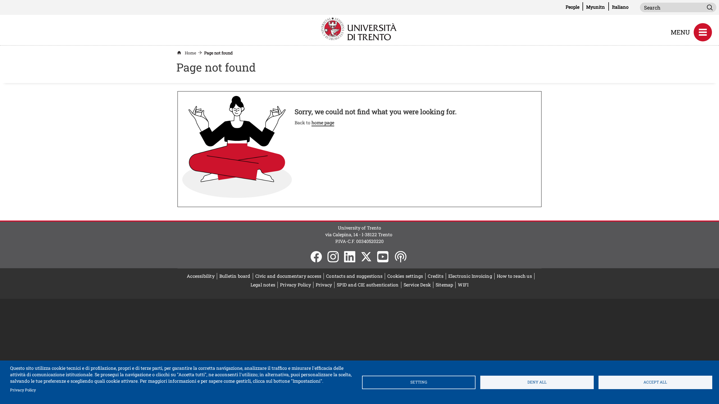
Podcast (401, 256)
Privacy (324, 285)
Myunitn (597, 7)
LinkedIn (349, 256)
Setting (418, 382)
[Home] (359, 28)
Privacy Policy (23, 389)
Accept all (655, 382)
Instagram (333, 256)
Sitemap (444, 285)
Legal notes (263, 285)
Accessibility (201, 276)
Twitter (366, 256)
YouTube (382, 256)
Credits (435, 276)
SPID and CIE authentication (368, 285)
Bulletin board (236, 276)
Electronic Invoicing (471, 276)
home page (322, 122)
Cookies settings (405, 276)
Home (190, 53)
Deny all (537, 382)
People (574, 7)
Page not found (218, 53)
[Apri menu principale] (703, 32)
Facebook (316, 256)
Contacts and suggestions (354, 276)
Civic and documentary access (288, 276)
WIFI (464, 285)
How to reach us (514, 276)
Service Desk (417, 285)
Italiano (620, 7)
